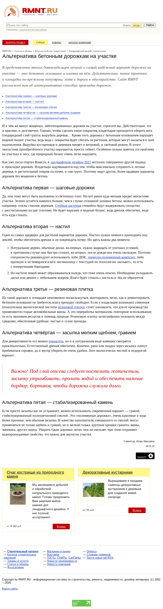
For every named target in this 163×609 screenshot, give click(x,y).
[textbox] (75, 25)
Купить (61, 526)
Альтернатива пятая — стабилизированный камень (36, 118)
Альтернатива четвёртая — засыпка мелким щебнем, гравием (42, 112)
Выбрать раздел (15, 42)
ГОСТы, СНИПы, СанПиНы (64, 557)
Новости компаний (58, 564)
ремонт (41, 14)
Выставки (53, 554)
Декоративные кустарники (108, 472)
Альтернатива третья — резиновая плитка (31, 107)
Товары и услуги (17, 561)
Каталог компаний (80, 42)
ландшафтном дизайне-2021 (71, 162)
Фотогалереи (15, 567)
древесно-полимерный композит (111, 257)
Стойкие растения (68, 205)
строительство (28, 14)
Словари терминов (99, 554)
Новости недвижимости (62, 561)
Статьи (40, 42)
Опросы (92, 551)
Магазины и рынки (58, 551)
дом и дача (52, 14)
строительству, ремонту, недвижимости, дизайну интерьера (110, 579)
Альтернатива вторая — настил (24, 101)
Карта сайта (10, 588)
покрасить (56, 341)
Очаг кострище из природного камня (35, 474)
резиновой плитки (71, 307)
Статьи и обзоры (17, 564)
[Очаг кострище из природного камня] (18, 503)
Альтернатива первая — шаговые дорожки (31, 96)
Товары (56, 42)
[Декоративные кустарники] (93, 499)
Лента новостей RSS (100, 557)
